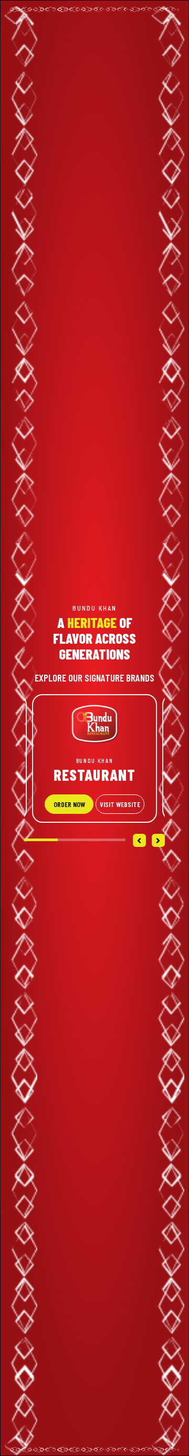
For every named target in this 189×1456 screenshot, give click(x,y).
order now (69, 804)
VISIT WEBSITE (120, 804)
